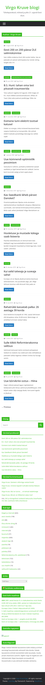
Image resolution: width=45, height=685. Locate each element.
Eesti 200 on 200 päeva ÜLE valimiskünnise (20, 51)
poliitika (7, 42)
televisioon (16, 113)
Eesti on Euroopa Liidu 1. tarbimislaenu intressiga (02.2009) (22, 622)
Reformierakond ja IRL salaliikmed (21, 77)
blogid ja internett (8, 513)
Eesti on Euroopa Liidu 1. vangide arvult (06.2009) (19, 619)
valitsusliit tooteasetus (9, 569)
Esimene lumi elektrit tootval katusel (21, 122)
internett (5, 531)
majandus (7, 113)
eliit (3, 520)
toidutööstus (16, 225)
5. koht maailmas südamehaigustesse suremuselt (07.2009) (22, 611)
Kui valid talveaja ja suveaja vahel (20, 273)
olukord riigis (16, 151)
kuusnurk (5, 534)
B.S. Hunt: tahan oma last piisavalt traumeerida (19, 86)
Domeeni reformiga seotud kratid (22, 482)
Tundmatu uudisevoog (14, 588)
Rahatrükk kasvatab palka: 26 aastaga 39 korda (21, 308)
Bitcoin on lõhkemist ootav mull (22, 495)
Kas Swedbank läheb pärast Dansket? (20, 196)
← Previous (6, 407)
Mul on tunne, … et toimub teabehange (24, 491)
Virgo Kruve (20, 45)
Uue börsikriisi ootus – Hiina (20, 381)
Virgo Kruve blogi (22, 7)
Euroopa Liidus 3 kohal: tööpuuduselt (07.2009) (18, 608)
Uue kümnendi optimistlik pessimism (19, 160)
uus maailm (26, 151)
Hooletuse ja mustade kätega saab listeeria (21, 234)
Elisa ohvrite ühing (8, 524)
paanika (7, 225)
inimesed (7, 77)
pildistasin (5, 548)
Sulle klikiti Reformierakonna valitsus (21, 344)
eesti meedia (6, 517)
